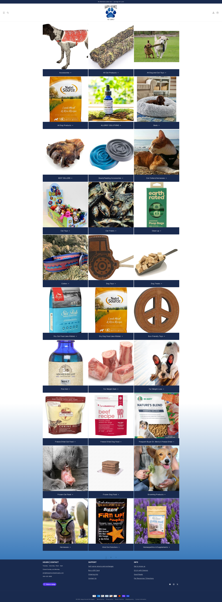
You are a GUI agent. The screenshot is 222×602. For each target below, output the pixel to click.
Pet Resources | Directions (144, 578)
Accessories (64, 73)
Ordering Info (93, 574)
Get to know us (139, 566)
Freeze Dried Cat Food (64, 442)
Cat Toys (64, 231)
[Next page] (116, 557)
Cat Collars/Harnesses (155, 178)
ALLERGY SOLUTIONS (110, 125)
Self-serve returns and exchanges (101, 566)
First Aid (64, 389)
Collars (64, 284)
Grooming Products (156, 495)
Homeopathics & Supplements (155, 547)
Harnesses (64, 547)
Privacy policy (109, 599)
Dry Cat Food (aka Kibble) (64, 336)
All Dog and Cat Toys (155, 73)
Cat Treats (110, 231)
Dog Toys (110, 284)
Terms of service (119, 599)
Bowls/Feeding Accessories (110, 178)
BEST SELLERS (64, 178)
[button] (4, 13)
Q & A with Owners (141, 570)
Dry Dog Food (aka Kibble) (110, 336)
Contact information (140, 599)
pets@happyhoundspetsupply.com (53, 573)
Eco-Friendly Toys (155, 336)
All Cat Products (110, 73)
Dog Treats (155, 284)
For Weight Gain (109, 389)
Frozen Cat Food (64, 495)
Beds (155, 125)
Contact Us (92, 578)
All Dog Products (64, 125)
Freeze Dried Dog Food (110, 442)
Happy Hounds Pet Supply (87, 599)
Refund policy (100, 599)
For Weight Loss (155, 389)
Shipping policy (130, 599)
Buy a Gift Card (94, 570)
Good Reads (138, 574)
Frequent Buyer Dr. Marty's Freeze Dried (155, 442)
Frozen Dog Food (110, 495)
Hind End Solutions (110, 547)
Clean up (155, 231)
